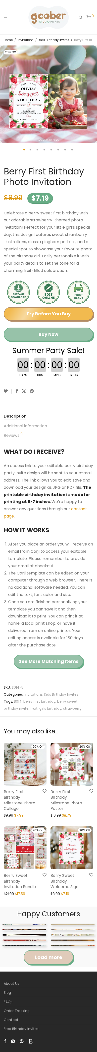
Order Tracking (17, 1010)
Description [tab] (15, 416)
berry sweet (67, 701)
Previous (4, 94)
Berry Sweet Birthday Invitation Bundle (20, 881)
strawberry (72, 708)
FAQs (8, 1001)
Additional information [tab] (25, 426)
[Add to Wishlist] (8, 391)
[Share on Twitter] (24, 391)
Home (8, 40)
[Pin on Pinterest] (32, 391)
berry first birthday (39, 701)
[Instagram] (13, 1041)
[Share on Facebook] (16, 391)
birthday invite (16, 708)
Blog (7, 992)
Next (92, 94)
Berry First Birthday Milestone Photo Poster (66, 800)
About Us (11, 983)
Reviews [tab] (13, 435)
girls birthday (50, 708)
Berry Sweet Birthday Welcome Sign (64, 881)
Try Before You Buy (48, 314)
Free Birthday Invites (21, 1028)
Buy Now (48, 334)
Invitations (26, 40)
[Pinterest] (22, 1041)
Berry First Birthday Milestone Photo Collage (19, 800)
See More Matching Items (48, 661)
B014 (18, 701)
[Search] (81, 17)
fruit (34, 708)
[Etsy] (30, 1041)
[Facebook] (5, 1041)
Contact (11, 1019)
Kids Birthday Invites (54, 40)
